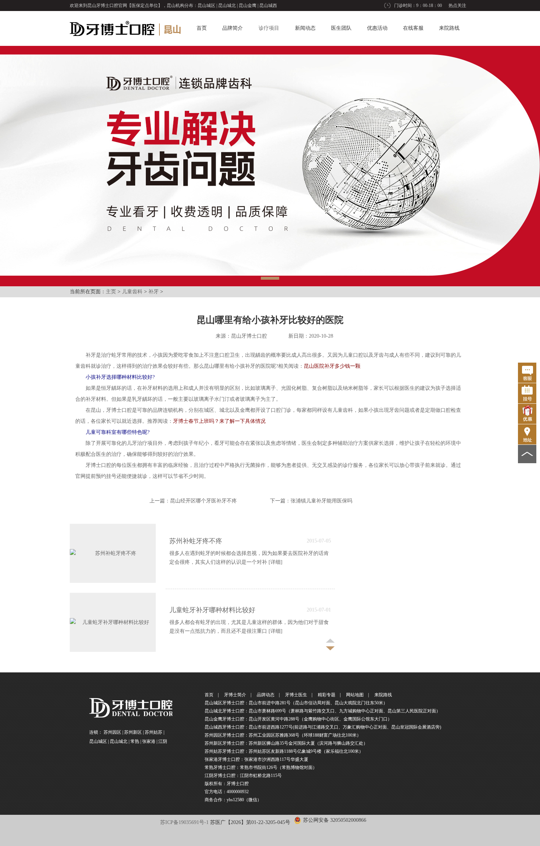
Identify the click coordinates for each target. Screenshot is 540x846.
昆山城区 (206, 5)
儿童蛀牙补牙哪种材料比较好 (212, 610)
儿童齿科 (132, 291)
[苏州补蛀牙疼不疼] (113, 553)
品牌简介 (232, 28)
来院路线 (449, 28)
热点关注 (457, 5)
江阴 (162, 741)
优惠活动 (377, 28)
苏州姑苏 (153, 732)
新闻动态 (305, 28)
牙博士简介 (235, 694)
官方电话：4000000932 (227, 791)
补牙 (153, 291)
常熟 (134, 741)
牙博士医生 (296, 694)
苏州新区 (133, 732)
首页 (202, 28)
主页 (111, 291)
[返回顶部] (527, 454)
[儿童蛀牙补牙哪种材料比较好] (113, 622)
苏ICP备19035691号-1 (184, 822)
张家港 (148, 741)
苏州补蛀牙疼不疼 (195, 541)
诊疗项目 (269, 28)
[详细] (275, 562)
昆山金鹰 (247, 5)
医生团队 (341, 28)
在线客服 (413, 28)
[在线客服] (527, 373)
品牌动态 (265, 694)
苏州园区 (112, 732)
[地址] (527, 434)
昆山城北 (227, 5)
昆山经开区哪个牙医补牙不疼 (203, 501)
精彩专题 (326, 694)
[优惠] (527, 414)
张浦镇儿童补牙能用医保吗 (321, 501)
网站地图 (355, 694)
